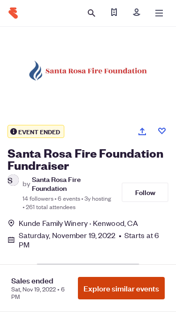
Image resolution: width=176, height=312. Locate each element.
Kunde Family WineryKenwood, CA (78, 223)
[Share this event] (142, 131)
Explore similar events (121, 288)
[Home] (13, 13)
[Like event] (161, 131)
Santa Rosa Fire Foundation (56, 183)
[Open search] (91, 13)
